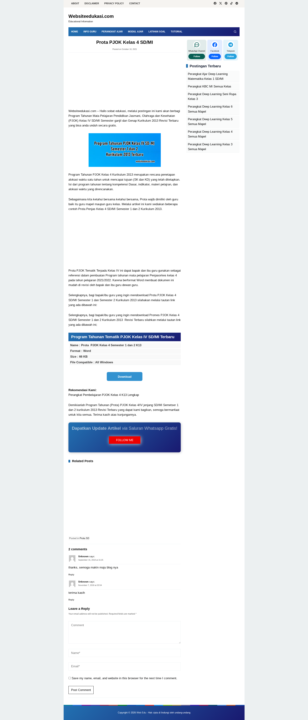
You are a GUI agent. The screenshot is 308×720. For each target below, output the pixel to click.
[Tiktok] (231, 3)
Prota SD (84, 538)
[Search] (235, 31)
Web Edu (141, 712)
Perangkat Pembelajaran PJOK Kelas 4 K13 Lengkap (103, 395)
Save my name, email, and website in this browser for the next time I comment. (124, 678)
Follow (197, 56)
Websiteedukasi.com (91, 16)
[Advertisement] (124, 81)
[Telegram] (237, 3)
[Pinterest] (226, 3)
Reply (71, 574)
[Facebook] (215, 3)
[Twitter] (220, 3)
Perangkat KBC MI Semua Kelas (209, 86)
